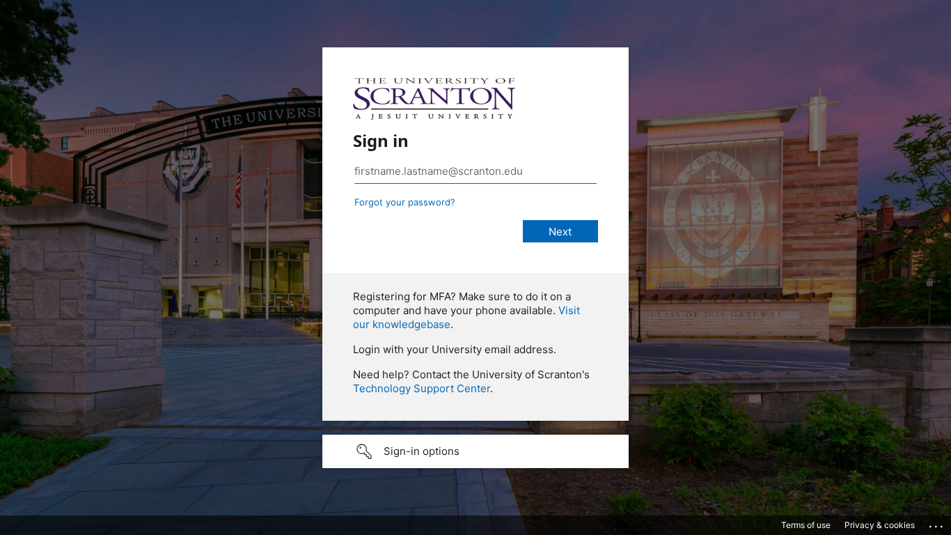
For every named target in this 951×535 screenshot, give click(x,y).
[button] (475, 451)
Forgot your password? (404, 202)
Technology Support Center (421, 388)
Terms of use (806, 525)
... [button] (937, 523)
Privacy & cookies (879, 525)
